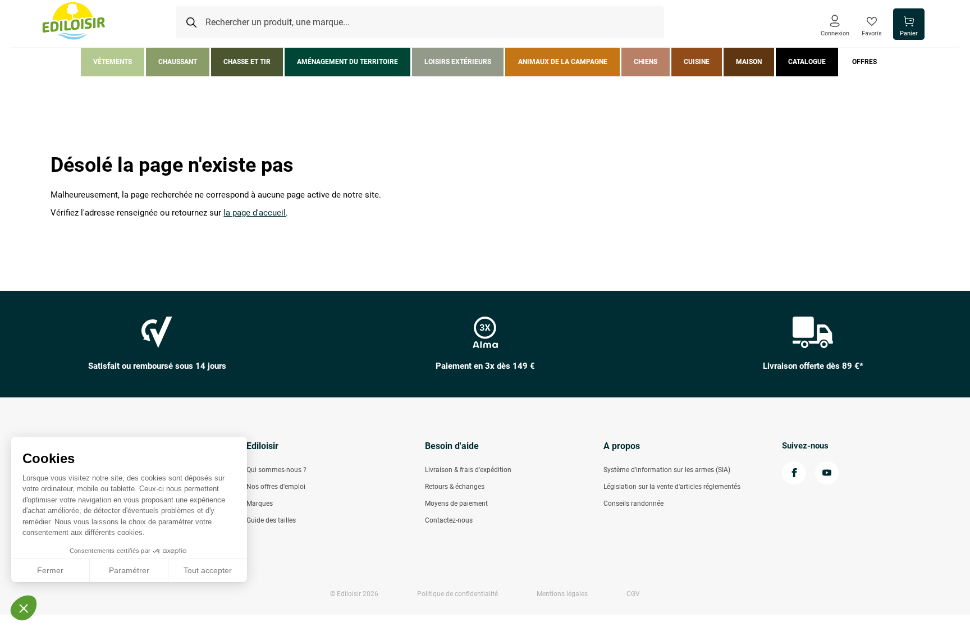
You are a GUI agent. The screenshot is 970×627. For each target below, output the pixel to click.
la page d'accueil (254, 213)
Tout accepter (208, 570)
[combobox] (420, 22)
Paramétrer (129, 570)
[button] (23, 607)
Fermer (50, 570)
